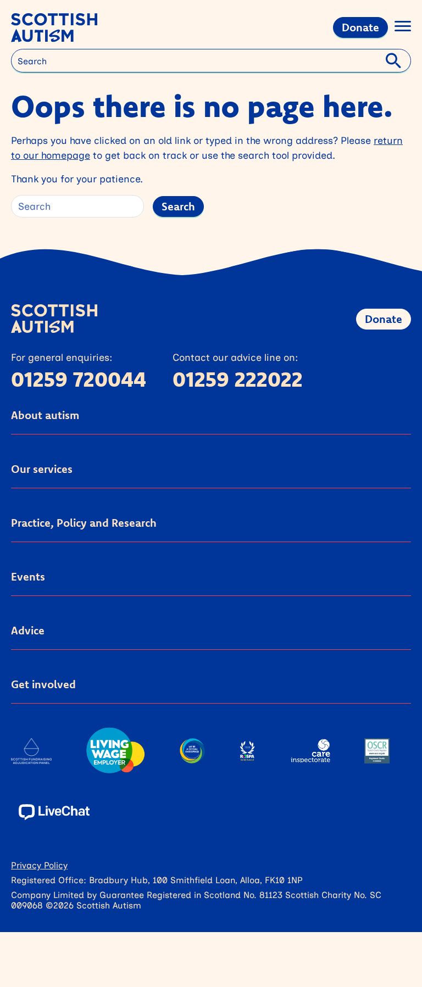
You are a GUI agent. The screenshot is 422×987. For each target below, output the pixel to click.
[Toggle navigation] (403, 27)
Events (28, 576)
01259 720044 (78, 379)
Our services (42, 469)
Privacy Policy (39, 865)
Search (178, 206)
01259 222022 (238, 379)
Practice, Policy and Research (84, 522)
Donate (360, 27)
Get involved (43, 684)
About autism (45, 415)
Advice (28, 630)
